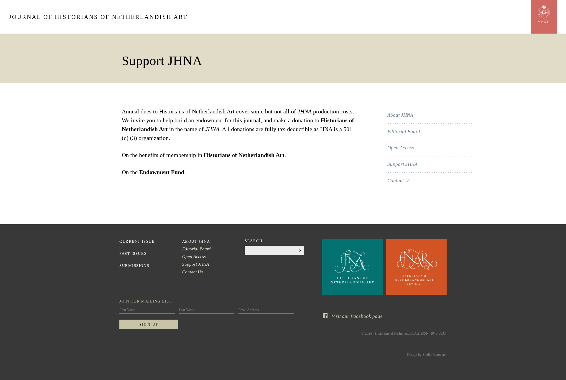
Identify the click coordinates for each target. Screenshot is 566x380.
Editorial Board (403, 131)
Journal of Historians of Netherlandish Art (98, 17)
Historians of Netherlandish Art (244, 155)
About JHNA (400, 115)
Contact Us (399, 180)
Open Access (400, 148)
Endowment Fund (161, 172)
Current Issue (136, 241)
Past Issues (133, 253)
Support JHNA (402, 164)
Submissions (134, 265)
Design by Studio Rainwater (427, 355)
